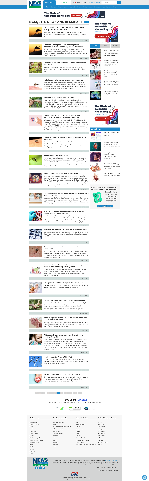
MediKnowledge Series (36, 438)
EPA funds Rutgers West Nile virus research (61, 173)
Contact (78, 435)
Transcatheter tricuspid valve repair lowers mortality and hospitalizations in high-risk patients (112, 165)
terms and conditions (111, 460)
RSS (86, 22)
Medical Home (49, 2)
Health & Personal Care (36, 440)
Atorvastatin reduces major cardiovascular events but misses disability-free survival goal (111, 63)
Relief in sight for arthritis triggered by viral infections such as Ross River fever (65, 319)
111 (75, 393)
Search (78, 427)
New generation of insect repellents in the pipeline (64, 283)
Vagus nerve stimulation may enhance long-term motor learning (111, 93)
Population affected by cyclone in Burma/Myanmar (64, 300)
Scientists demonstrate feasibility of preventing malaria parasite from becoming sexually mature (66, 266)
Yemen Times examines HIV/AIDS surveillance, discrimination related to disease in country (62, 116)
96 (51, 393)
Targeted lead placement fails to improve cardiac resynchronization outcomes (112, 144)
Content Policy (80, 442)
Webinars (56, 438)
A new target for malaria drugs (56, 155)
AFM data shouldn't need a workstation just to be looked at (111, 134)
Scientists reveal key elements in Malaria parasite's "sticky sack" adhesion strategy (64, 212)
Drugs (31, 444)
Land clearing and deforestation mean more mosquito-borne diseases (64, 28)
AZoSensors (101, 433)
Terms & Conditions (81, 438)
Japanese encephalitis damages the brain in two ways (65, 229)
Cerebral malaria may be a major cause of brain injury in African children (66, 194)
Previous (38, 393)
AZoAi (100, 444)
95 (48, 393)
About (77, 422)
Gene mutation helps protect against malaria (62, 374)
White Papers (33, 431)
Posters (31, 449)
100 (66, 393)
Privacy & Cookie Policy (82, 440)
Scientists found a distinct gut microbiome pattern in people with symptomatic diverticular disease (111, 52)
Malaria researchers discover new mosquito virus (63, 80)
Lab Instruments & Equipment (62, 427)
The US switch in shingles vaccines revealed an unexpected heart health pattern (111, 73)
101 (70, 393)
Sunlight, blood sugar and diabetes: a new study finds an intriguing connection (112, 82)
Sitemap (78, 431)
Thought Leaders (34, 433)
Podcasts (32, 451)
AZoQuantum (102, 438)
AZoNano (101, 424)
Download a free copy (105, 206)
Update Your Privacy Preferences (108, 467)
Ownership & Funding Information (86, 444)
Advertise (78, 433)
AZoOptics (101, 429)
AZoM (100, 422)
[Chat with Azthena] (144, 477)
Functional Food (34, 424)
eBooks (31, 447)
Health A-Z (32, 429)
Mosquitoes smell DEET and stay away (59, 97)
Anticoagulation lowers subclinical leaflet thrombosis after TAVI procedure (110, 155)
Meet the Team (80, 424)
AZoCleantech (102, 427)
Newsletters (79, 429)
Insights (31, 435)
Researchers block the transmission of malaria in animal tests (63, 248)
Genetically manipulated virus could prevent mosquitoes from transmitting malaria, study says (64, 46)
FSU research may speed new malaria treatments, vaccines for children (63, 336)
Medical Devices (34, 442)
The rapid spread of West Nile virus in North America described (65, 138)
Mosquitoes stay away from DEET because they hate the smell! (65, 64)
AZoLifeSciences (103, 442)
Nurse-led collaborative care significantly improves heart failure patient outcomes (112, 175)
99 (62, 393)
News (31, 427)
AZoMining (101, 435)
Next (79, 393)
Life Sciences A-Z (58, 429)
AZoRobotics (101, 431)
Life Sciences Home (63, 2)
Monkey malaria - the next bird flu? (58, 357)
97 (55, 393)
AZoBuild (100, 440)
